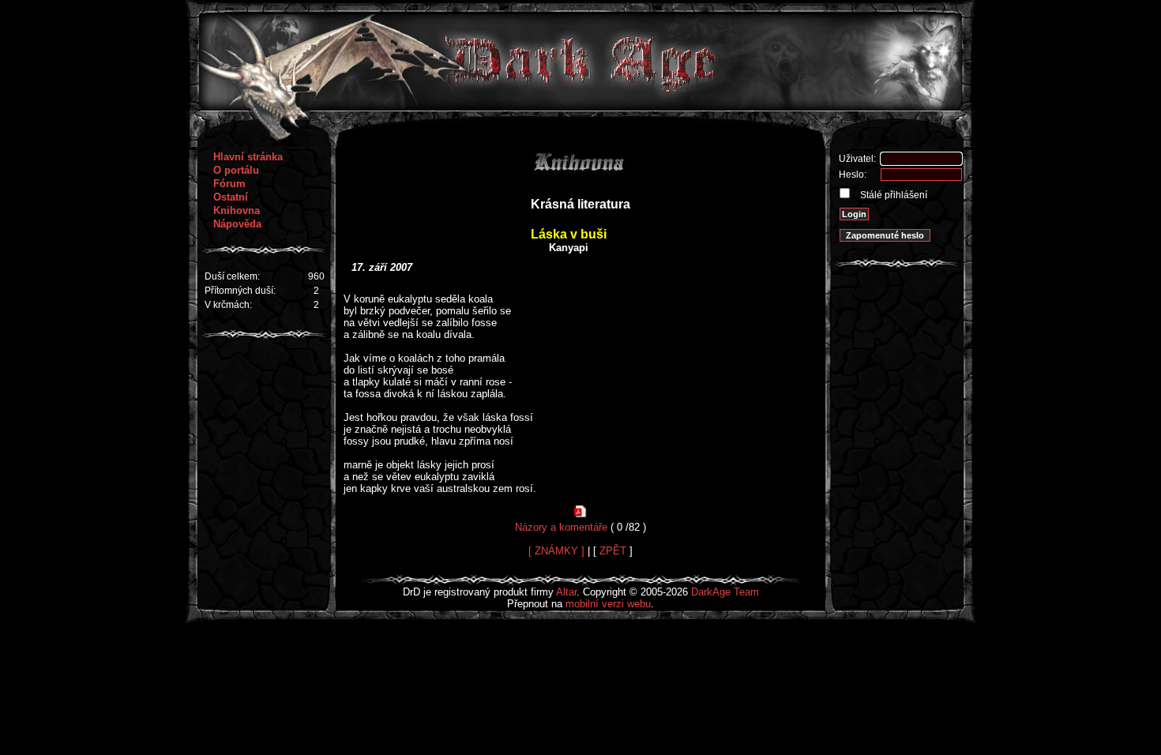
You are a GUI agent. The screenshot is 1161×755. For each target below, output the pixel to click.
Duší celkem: (232, 276)
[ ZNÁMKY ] (556, 551)
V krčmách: (228, 304)
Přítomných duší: (240, 290)
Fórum (229, 184)
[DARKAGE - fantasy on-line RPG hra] (581, 107)
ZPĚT (612, 551)
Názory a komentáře (561, 527)
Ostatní (230, 197)
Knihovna (236, 210)
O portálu (236, 170)
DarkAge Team (725, 592)
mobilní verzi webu (608, 604)
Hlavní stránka (248, 157)
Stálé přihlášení (892, 195)
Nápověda (237, 224)
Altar (566, 592)
